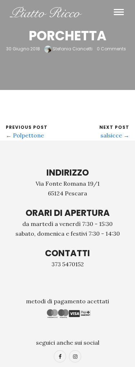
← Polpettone (25, 135)
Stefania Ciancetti (72, 49)
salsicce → (114, 135)
